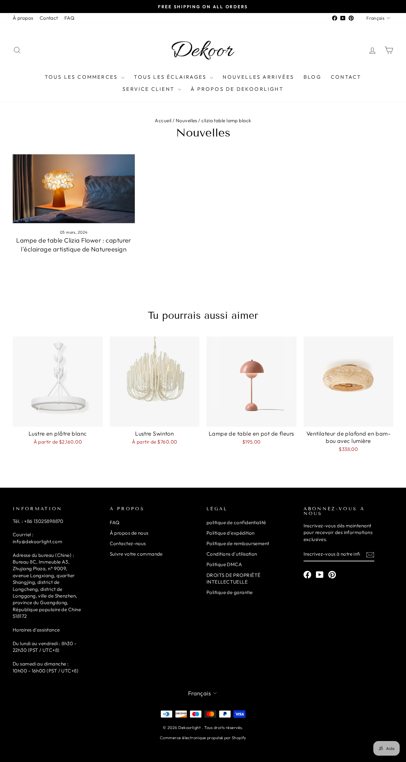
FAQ (69, 18)
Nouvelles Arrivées (258, 77)
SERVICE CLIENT (149, 89)
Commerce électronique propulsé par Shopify (203, 737)
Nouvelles (186, 120)
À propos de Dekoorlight (237, 89)
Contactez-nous (128, 543)
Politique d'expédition (230, 533)
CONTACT (346, 77)
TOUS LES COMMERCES (82, 77)
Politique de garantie (229, 592)
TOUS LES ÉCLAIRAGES (171, 77)
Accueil (163, 120)
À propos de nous (129, 533)
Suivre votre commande (136, 554)
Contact (49, 18)
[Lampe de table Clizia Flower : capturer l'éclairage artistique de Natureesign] (74, 188)
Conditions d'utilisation (231, 554)
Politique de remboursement (237, 543)
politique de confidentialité (236, 522)
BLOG (312, 77)
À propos (23, 18)
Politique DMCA (224, 564)
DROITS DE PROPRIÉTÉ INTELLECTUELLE (233, 578)
